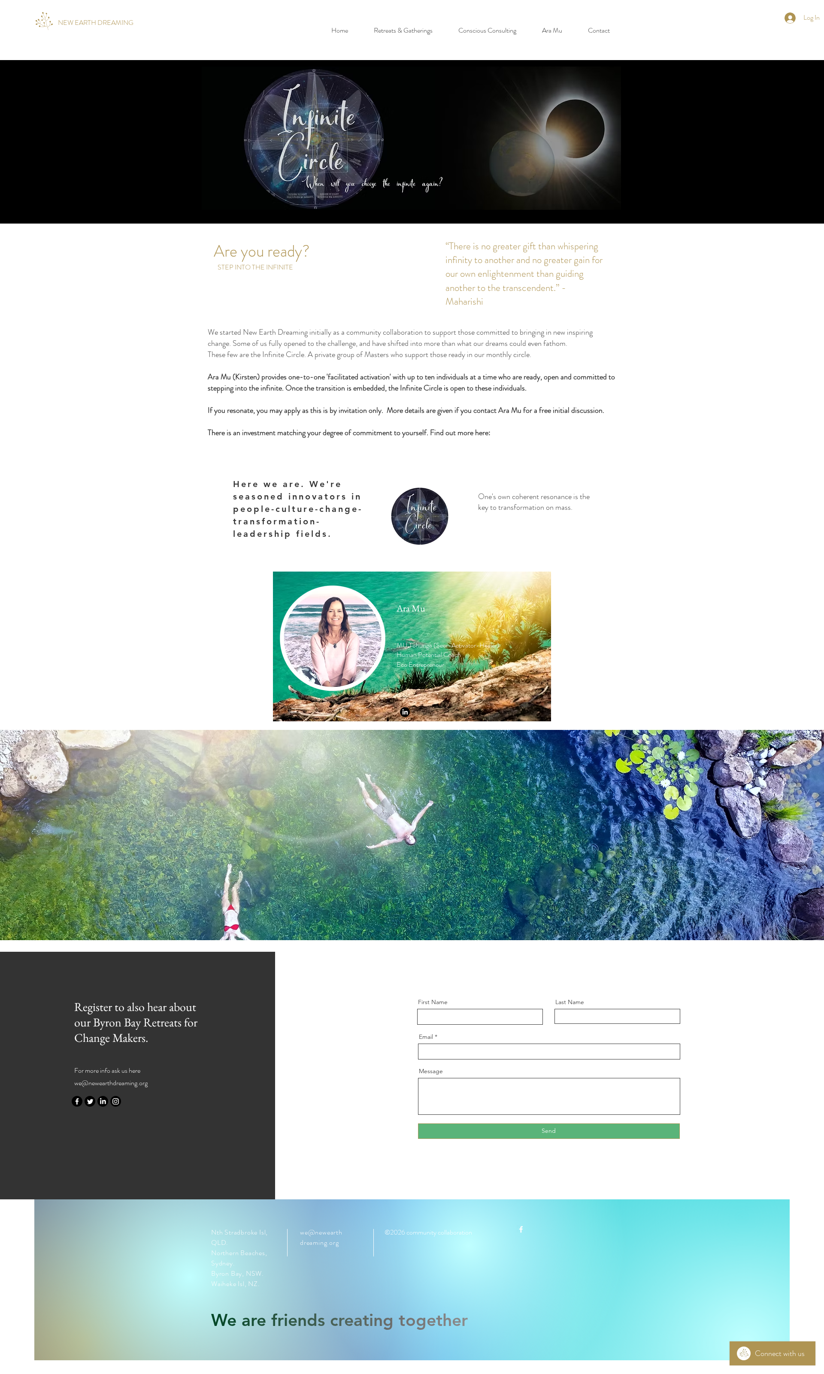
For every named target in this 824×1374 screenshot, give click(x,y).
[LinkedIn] (102, 1101)
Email (426, 1037)
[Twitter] (90, 1101)
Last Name (569, 1002)
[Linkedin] (405, 712)
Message (431, 1071)
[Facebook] (77, 1101)
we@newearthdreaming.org (111, 1083)
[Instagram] (115, 1101)
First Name (433, 1002)
